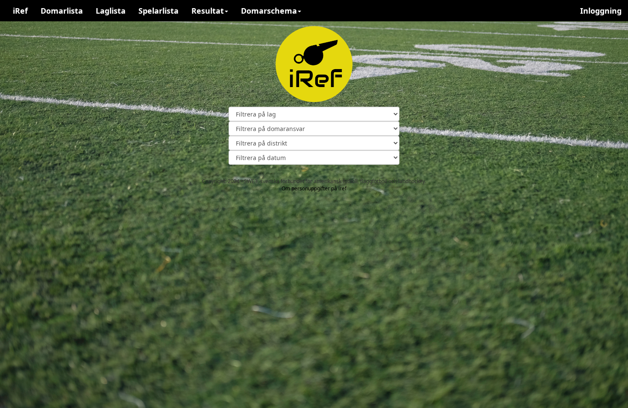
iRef (20, 11)
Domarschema (269, 11)
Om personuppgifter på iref (314, 188)
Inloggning (601, 11)
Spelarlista (158, 11)
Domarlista (62, 11)
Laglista (111, 11)
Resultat (207, 11)
